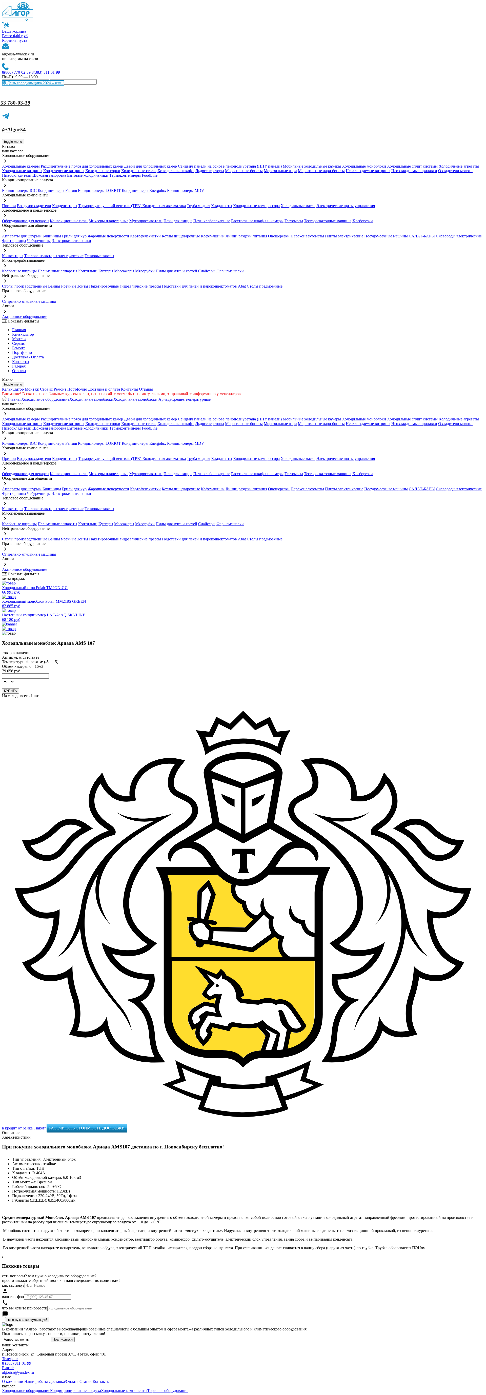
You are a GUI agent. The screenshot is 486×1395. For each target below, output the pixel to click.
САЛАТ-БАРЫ (422, 236)
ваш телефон (13, 1297)
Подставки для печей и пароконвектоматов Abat (204, 286)
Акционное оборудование (24, 316)
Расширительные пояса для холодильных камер (82, 166)
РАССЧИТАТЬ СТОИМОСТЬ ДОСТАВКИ (87, 1128)
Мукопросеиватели (146, 221)
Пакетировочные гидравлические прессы (125, 286)
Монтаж (19, 339)
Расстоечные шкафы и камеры (257, 221)
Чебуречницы (39, 240)
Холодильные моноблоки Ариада (142, 399)
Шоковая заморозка (49, 175)
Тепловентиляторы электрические (54, 256)
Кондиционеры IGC (19, 190)
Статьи (85, 1381)
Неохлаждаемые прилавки (414, 171)
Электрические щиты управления (345, 206)
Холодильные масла (298, 206)
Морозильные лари (280, 171)
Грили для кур (74, 236)
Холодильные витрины (22, 171)
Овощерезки (279, 236)
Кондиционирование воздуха (75, 1390)
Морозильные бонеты (244, 171)
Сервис (46, 389)
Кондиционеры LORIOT (99, 190)
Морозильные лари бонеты (321, 171)
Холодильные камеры (21, 166)
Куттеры (105, 271)
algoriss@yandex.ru (18, 54)
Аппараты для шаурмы (22, 236)
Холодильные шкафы (175, 171)
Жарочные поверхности (108, 236)
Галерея (19, 366)
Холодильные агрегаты (459, 166)
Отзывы (19, 371)
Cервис (18, 343)
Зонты (82, 286)
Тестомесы (294, 221)
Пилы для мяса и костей (176, 271)
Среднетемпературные (191, 399)
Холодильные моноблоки (364, 166)
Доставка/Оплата (63, 1381)
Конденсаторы (64, 206)
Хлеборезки (362, 221)
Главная (19, 330)
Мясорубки (145, 271)
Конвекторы (12, 256)
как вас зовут (13, 1285)
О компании (12, 1381)
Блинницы (52, 236)
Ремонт (18, 348)
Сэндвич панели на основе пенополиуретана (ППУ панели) (230, 166)
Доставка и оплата (104, 389)
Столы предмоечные (264, 286)
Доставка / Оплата (28, 357)
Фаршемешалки (230, 271)
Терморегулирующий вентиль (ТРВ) (110, 206)
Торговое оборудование (167, 1390)
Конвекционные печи (69, 221)
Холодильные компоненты (124, 1390)
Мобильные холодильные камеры (312, 166)
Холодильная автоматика (164, 206)
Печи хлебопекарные (211, 221)
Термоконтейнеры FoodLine (133, 175)
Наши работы (36, 1381)
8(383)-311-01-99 (46, 72)
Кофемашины (213, 236)
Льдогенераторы (209, 171)
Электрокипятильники (71, 240)
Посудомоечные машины (386, 236)
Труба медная (198, 206)
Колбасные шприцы (19, 271)
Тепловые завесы (99, 256)
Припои (9, 206)
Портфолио (22, 352)
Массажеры (124, 271)
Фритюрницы (14, 240)
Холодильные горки (102, 171)
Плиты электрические (344, 236)
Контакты (20, 361)
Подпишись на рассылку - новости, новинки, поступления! (53, 1333)
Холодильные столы (138, 171)
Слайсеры (206, 271)
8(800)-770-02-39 (16, 72)
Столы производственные (24, 286)
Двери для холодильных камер (150, 166)
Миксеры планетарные (108, 221)
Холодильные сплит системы (412, 166)
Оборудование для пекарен (25, 221)
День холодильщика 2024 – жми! (35, 83)
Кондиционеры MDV (185, 190)
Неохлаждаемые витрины (368, 171)
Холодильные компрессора (256, 206)
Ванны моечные (62, 286)
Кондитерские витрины (63, 171)
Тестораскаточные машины (327, 221)
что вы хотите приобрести (24, 1308)
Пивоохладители (16, 175)
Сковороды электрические (459, 236)
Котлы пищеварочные (181, 236)
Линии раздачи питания (246, 236)
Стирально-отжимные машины (29, 301)
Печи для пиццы (178, 221)
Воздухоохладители (34, 206)
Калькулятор (23, 334)
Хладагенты (221, 206)
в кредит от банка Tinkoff (24, 1128)
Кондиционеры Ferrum (57, 190)
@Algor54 (14, 130)
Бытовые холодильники (87, 175)
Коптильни (87, 271)
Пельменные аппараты (57, 271)
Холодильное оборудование (45, 399)
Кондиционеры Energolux (144, 190)
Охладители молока (455, 171)
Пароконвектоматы (307, 236)
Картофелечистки (145, 236)
